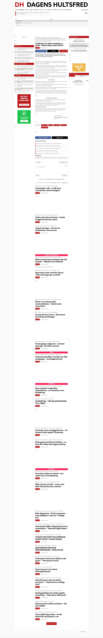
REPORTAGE (42, 12)
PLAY (46, 9)
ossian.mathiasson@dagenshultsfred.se (61, 117)
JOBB (50, 9)
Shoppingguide (68, 9)
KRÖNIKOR (37, 9)
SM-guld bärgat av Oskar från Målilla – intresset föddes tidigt (46, 150)
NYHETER (21, 9)
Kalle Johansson (56, 125)
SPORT (26, 9)
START (16, 9)
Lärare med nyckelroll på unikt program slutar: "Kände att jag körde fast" (48, 143)
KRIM (31, 12)
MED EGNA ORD (22, 13)
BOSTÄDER (55, 9)
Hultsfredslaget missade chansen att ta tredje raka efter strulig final (48, 145)
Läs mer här (18, 25)
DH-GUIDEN (61, 9)
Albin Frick (50, 125)
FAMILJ (42, 9)
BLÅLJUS (27, 12)
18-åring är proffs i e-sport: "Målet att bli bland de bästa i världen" (47, 153)
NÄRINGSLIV (23, 12)
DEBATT (31, 9)
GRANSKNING (36, 12)
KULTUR (47, 12)
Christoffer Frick (44, 125)
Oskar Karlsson (63, 125)
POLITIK (18, 12)
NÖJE (17, 13)
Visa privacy (83, 631)
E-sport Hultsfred (45, 127)
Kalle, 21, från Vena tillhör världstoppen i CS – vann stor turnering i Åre (48, 148)
